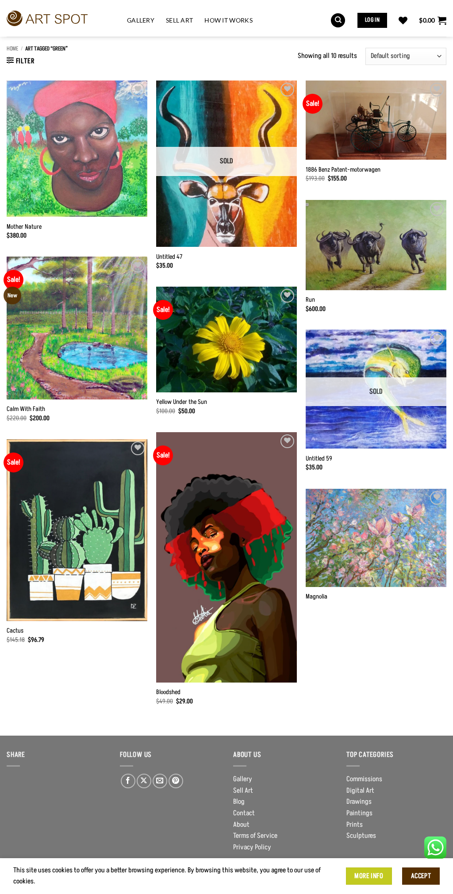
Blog (239, 801)
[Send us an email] (160, 781)
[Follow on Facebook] (128, 781)
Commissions (364, 779)
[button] (432, 20)
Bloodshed (168, 692)
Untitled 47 (169, 257)
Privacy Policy (252, 847)
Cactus (15, 631)
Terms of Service (255, 835)
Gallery (140, 20)
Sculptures (361, 835)
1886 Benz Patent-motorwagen (343, 170)
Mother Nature (24, 227)
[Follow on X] (144, 781)
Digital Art (360, 790)
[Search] (338, 20)
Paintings (359, 813)
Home (12, 49)
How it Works (228, 20)
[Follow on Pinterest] (176, 781)
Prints (354, 824)
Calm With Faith (26, 409)
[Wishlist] (403, 20)
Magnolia (316, 597)
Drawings (359, 801)
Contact (244, 813)
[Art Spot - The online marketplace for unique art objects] (60, 19)
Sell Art (179, 20)
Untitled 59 (319, 459)
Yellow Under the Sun (181, 402)
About (241, 824)
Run (310, 300)
